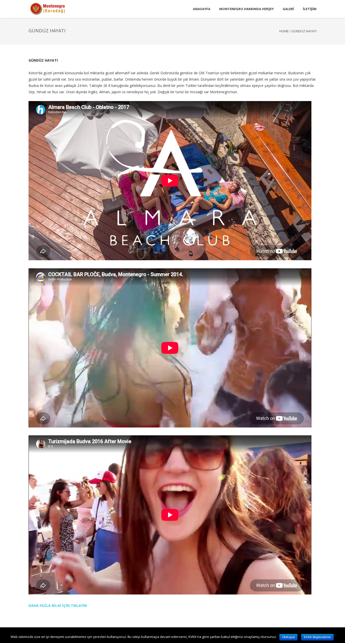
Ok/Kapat (288, 637)
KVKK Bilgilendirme (317, 637)
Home (284, 31)
